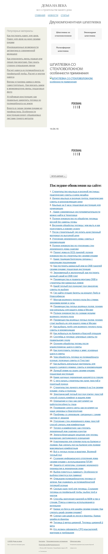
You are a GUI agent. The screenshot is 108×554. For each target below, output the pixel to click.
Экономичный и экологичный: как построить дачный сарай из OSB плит (74, 274)
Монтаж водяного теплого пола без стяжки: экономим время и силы (74, 301)
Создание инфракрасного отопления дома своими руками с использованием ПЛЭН (74, 460)
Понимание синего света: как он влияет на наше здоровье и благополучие (74, 409)
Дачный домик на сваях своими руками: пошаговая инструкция (72, 372)
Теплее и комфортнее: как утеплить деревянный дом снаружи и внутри (70, 429)
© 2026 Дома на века (15, 541)
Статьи (65, 15)
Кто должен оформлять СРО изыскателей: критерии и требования (74, 531)
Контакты (42, 541)
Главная (40, 15)
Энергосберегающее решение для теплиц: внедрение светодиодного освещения (74, 436)
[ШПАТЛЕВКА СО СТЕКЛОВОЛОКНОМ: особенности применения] (76, 80)
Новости (53, 15)
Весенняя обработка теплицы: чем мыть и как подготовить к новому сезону (75, 227)
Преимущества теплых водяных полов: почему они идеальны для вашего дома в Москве (76, 308)
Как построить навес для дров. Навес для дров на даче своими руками (23, 39)
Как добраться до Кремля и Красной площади (77, 333)
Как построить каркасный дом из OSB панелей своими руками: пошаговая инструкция (76, 267)
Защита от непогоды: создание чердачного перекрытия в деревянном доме (74, 466)
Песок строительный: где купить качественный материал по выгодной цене (75, 233)
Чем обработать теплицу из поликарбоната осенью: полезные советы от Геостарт (74, 358)
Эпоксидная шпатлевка (90, 34)
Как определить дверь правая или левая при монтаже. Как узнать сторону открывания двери (24, 62)
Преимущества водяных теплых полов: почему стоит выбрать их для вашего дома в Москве (76, 321)
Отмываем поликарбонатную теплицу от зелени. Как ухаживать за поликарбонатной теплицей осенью (73, 482)
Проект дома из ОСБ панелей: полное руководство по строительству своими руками (74, 254)
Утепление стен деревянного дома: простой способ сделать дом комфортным (74, 422)
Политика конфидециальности (49, 545)
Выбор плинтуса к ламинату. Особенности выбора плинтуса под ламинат (74, 473)
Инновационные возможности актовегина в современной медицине (23, 50)
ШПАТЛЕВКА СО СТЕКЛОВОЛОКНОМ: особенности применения (69, 68)
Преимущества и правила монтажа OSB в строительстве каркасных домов (73, 281)
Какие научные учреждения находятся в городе (78, 377)
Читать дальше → (58, 176)
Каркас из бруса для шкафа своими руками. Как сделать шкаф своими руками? (76, 510)
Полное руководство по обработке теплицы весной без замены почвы (74, 220)
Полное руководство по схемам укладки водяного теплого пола (72, 314)
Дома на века (54, 5)
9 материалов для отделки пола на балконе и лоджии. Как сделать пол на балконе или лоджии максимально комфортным (75, 445)
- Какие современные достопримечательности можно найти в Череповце (75, 213)
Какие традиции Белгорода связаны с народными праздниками (71, 260)
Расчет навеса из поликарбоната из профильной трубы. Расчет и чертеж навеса (26, 73)
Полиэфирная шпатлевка (63, 49)
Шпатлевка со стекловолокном (63, 34)
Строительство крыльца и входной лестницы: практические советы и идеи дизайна (75, 193)
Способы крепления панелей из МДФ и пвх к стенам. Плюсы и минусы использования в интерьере (75, 502)
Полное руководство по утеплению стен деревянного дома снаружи (72, 247)
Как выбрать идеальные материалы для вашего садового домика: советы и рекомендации (76, 365)
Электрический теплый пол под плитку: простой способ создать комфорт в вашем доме (76, 395)
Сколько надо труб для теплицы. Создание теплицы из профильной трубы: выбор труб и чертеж (74, 492)
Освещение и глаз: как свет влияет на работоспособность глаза (71, 402)
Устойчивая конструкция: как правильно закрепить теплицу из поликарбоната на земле (24, 100)
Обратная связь (75, 541)
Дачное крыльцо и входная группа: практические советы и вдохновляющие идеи (76, 200)
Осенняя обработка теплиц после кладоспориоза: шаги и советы (69, 345)
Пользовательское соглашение (57, 541)
